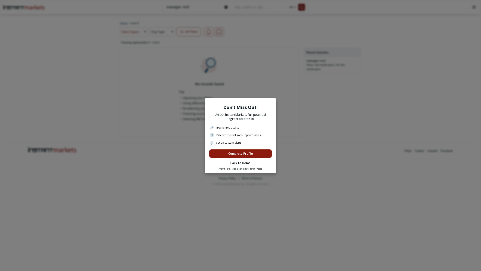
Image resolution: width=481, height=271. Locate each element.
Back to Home (240, 163)
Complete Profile (240, 153)
